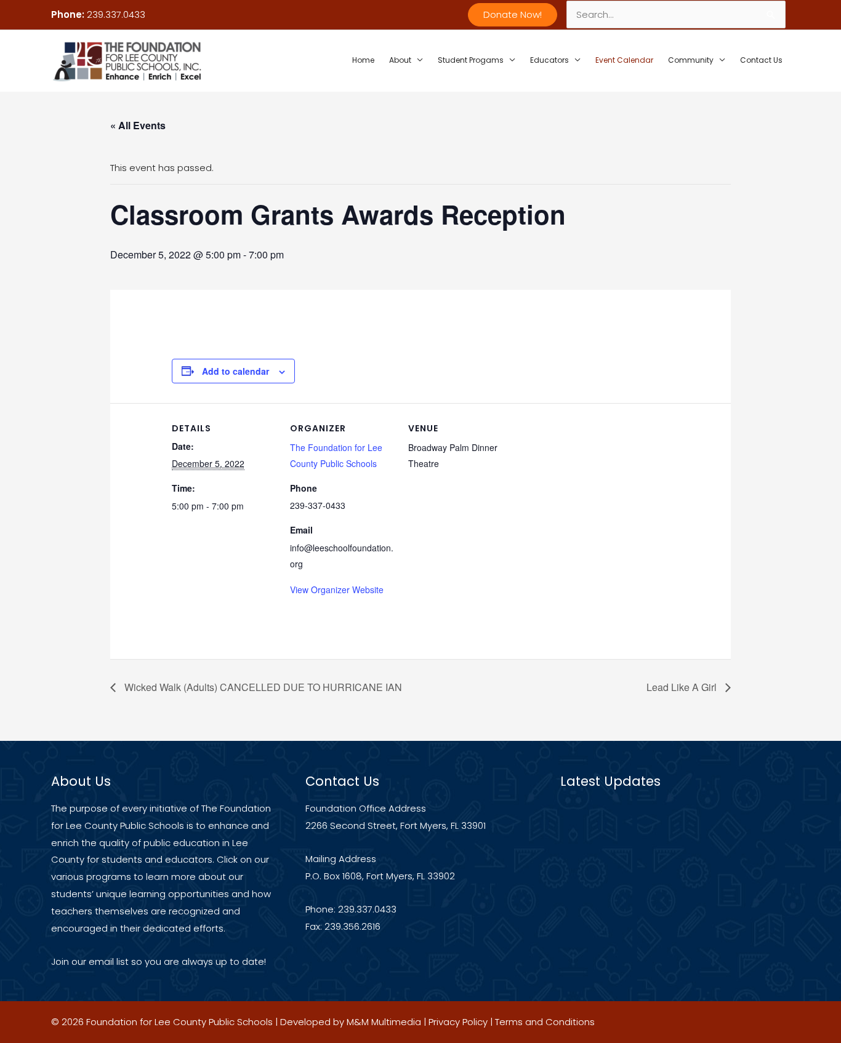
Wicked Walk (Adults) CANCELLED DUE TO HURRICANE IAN (262, 687)
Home (363, 60)
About (400, 60)
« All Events (138, 125)
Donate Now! (512, 14)
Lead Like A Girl (682, 687)
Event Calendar (624, 60)
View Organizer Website (337, 589)
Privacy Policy (458, 1021)
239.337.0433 (116, 14)
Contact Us (761, 60)
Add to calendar (235, 371)
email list (109, 961)
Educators (549, 60)
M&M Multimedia (384, 1021)
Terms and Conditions (545, 1021)
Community (691, 60)
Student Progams (471, 60)
